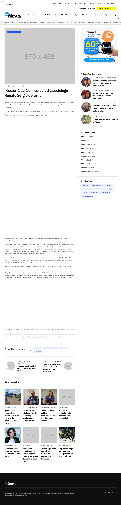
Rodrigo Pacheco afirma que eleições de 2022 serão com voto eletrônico (38, 337)
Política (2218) (88, 137)
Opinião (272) (88, 160)
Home (54, 3)
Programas (82, 3)
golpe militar (63, 348)
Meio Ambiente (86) (90, 171)
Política (61, 3)
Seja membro (109, 15)
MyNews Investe (21, 363)
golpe (55, 348)
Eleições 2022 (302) (88, 196)
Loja (75, 3)
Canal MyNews (17, 332)
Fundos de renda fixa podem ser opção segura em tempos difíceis (26, 368)
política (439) (97, 189)
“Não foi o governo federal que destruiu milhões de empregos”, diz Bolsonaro (48, 453)
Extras (99, 3)
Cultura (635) (88, 152)
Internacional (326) (90, 156)
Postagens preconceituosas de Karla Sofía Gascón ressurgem (104, 95)
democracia (47, 348)
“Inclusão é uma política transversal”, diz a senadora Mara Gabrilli (48, 415)
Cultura (107, 90)
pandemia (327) (106, 192)
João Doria (38, 351)
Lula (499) (108, 185)
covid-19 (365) (94, 192)
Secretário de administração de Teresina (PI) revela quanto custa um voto (30, 415)
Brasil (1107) (87, 141)
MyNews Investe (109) (91, 168)
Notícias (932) (88, 148)
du (5, 86)
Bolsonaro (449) (87, 189)
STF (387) (85, 192)
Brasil (106, 116)
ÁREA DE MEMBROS (105, 8)
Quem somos (109, 3)
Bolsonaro (37, 348)
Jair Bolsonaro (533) (97, 185)
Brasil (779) (86, 185)
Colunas (91, 3)
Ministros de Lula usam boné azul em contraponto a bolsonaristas (104, 83)
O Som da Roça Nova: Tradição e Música (85, 22)
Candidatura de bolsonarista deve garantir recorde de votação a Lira (53, 22)
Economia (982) (89, 144)
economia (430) (109, 189)
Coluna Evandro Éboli (110, 77)
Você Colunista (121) (90, 164)
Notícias (67, 3)
